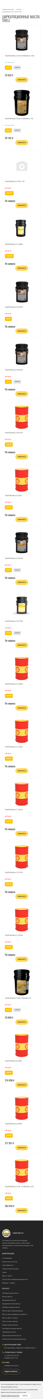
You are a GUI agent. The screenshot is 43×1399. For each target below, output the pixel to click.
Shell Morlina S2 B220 (14, 558)
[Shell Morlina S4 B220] (22, 354)
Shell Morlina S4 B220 (14, 370)
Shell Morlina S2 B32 (13, 496)
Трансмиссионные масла (12, 1328)
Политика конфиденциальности (15, 1279)
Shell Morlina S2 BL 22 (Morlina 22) (19, 1187)
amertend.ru (18, 1233)
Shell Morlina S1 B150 (14, 873)
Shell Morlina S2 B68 (13, 1124)
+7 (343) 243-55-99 (11, 1355)
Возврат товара (8, 1283)
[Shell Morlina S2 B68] (22, 1108)
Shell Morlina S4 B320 (14, 307)
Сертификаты (7, 1265)
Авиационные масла (10, 1293)
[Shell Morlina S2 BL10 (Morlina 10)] (22, 103)
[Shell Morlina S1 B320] (22, 731)
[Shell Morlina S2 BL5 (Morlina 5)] (22, 982)
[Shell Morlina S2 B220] (22, 543)
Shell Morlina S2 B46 (13, 1061)
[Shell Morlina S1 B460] (22, 668)
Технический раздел (10, 1269)
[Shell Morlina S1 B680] (22, 229)
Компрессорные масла (11, 1307)
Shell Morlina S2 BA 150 (14, 182)
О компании (7, 1258)
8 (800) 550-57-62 (11, 1358)
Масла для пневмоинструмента (14, 1314)
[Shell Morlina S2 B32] (22, 480)
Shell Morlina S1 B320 (14, 747)
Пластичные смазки (10, 1321)
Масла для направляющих (12, 1311)
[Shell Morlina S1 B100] (22, 920)
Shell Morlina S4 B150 (14, 433)
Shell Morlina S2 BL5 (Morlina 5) (18, 998)
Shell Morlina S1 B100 (14, 935)
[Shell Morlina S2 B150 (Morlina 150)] (22, 40)
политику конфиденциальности (10, 1396)
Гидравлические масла (11, 1304)
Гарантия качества (9, 1262)
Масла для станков (9, 1318)
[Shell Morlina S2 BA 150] (22, 166)
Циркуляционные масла (11, 1335)
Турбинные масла (9, 1332)
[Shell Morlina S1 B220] (22, 794)
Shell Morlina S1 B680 (14, 244)
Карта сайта (7, 1276)
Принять (25, 1396)
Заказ (4, 1272)
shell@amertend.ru (11, 1366)
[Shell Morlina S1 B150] (22, 857)
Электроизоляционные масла (14, 1339)
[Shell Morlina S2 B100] (22, 605)
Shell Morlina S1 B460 (14, 684)
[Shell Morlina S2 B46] (22, 1045)
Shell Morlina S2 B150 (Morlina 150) (19, 56)
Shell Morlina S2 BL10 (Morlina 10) (19, 119)
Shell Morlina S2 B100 (14, 621)
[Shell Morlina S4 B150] (22, 417)
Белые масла (7, 1297)
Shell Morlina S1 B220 (14, 810)
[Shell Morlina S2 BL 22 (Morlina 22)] (22, 1171)
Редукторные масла (10, 1325)
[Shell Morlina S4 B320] (22, 291)
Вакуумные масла (9, 1300)
